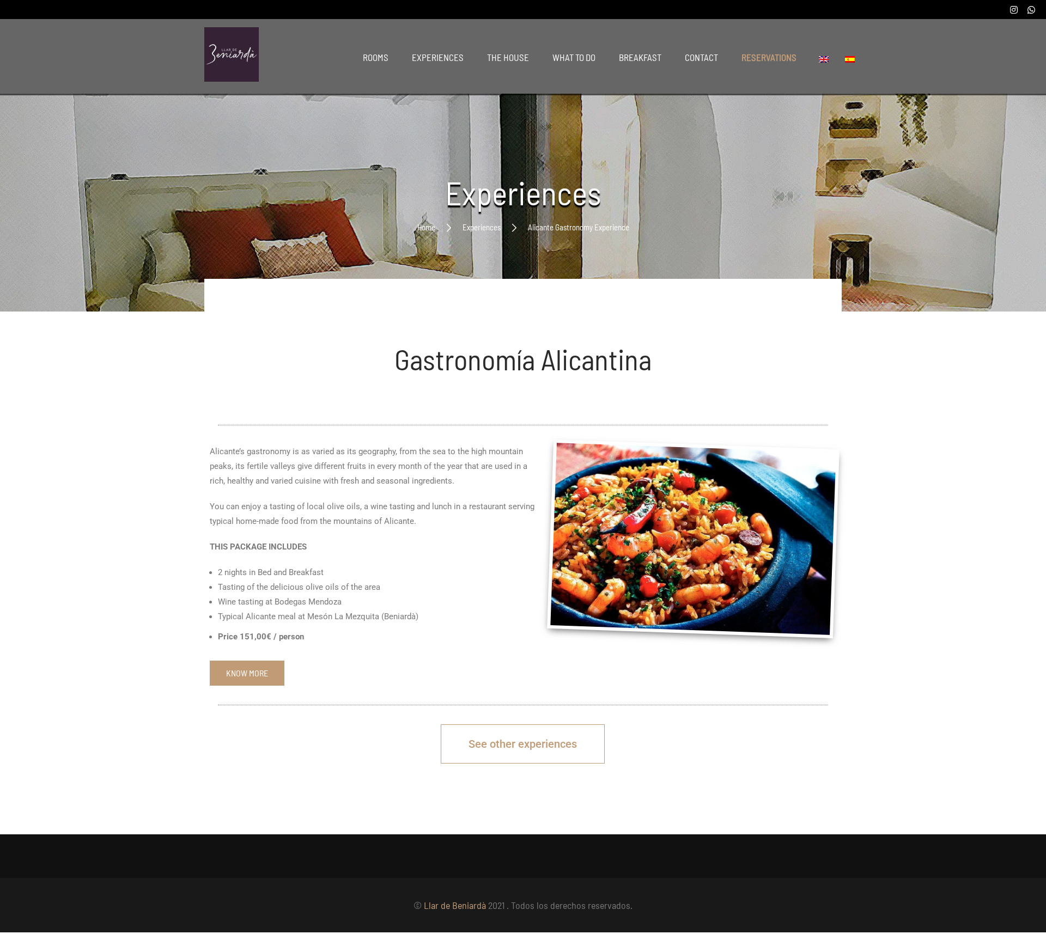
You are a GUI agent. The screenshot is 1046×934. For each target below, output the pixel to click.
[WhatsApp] (1031, 9)
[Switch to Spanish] (853, 58)
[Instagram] (1014, 9)
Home (426, 227)
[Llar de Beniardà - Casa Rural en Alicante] (231, 57)
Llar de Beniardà (455, 905)
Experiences (482, 227)
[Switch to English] (826, 58)
